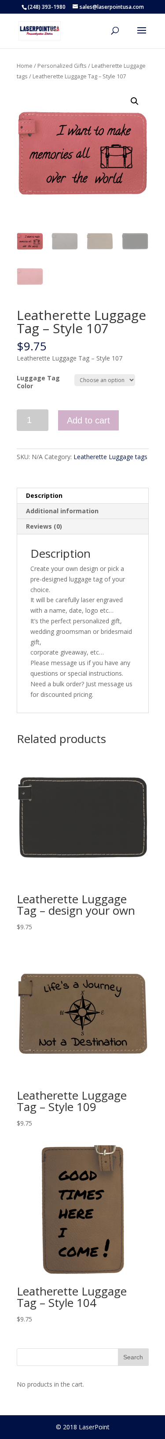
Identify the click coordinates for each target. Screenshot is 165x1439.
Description (44, 495)
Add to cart (88, 420)
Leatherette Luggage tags (110, 457)
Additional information (62, 511)
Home (25, 66)
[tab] (82, 496)
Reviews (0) (44, 526)
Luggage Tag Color (38, 382)
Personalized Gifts (62, 66)
